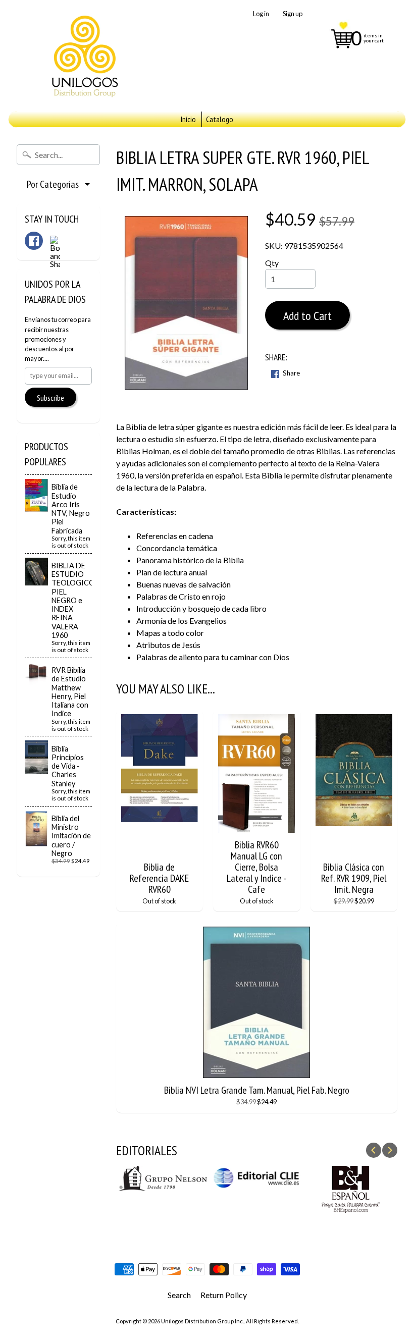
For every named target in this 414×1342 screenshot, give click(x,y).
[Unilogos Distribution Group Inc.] (84, 55)
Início (188, 119)
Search (179, 1295)
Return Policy (223, 1295)
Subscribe (50, 398)
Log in (261, 14)
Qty (272, 262)
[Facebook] (34, 241)
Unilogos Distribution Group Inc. (202, 1321)
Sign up (292, 14)
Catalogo (219, 119)
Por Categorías (53, 184)
